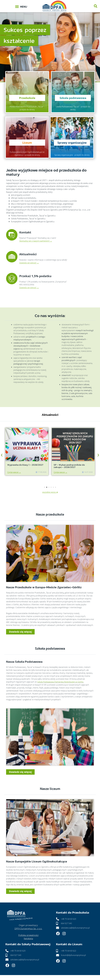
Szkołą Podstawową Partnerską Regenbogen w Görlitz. (60, 681)
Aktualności (28, 254)
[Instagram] (64, 933)
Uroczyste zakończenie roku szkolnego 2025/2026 (69, 466)
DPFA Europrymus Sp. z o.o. (28, 928)
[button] (21, 6)
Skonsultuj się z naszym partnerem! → (35, 241)
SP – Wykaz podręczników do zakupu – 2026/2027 (22, 466)
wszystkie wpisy (49, 492)
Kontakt (25, 232)
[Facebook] (58, 933)
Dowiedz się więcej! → (29, 262)
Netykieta (28, 938)
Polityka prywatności (28, 935)
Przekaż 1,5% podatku (35, 276)
